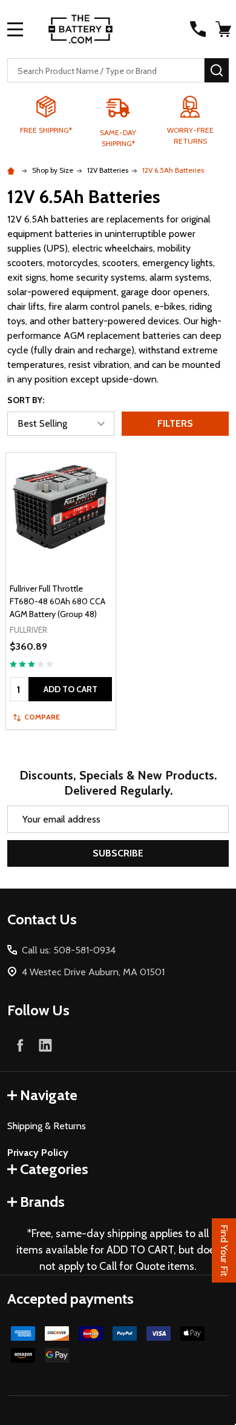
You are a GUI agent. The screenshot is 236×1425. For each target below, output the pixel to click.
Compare (42, 716)
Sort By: (25, 400)
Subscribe (118, 853)
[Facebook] (20, 1045)
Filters (175, 423)
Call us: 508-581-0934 (69, 950)
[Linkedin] (45, 1045)
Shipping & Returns (46, 1126)
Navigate (48, 1095)
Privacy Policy (37, 1152)
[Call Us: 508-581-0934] (198, 29)
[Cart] (223, 29)
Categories (54, 1169)
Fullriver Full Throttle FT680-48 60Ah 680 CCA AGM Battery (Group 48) (57, 601)
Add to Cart (70, 689)
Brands (42, 1201)
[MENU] (15, 29)
